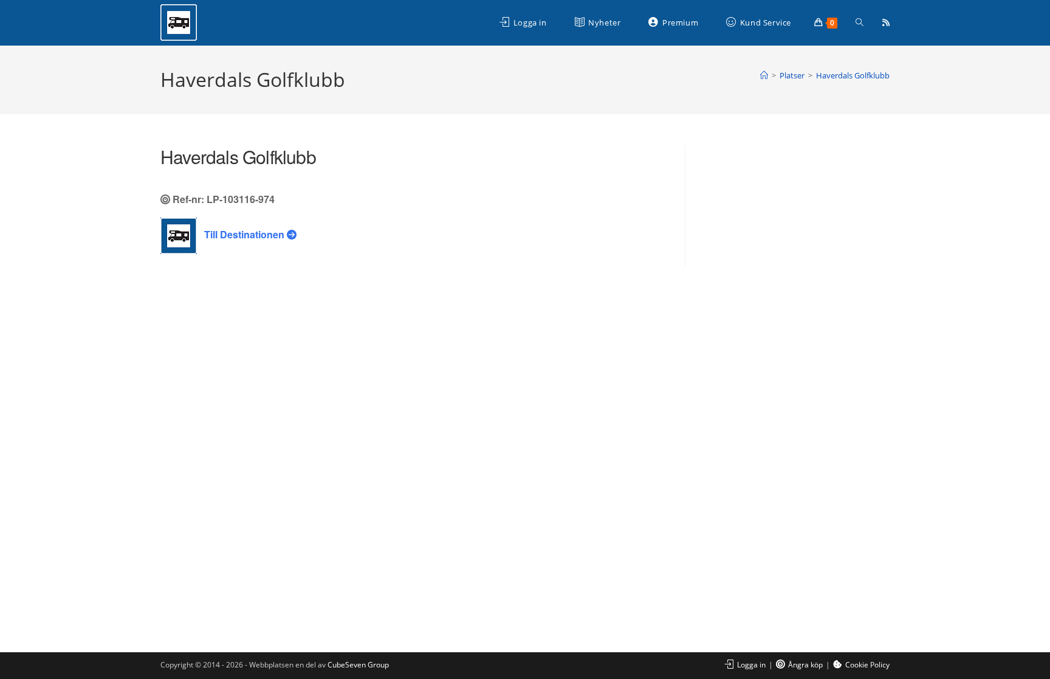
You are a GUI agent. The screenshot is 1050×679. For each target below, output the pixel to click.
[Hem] (764, 75)
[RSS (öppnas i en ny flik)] (885, 22)
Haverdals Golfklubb (853, 75)
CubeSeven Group (358, 665)
